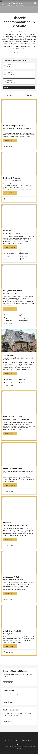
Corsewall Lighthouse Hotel (15, 126)
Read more (18, 53)
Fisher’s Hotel (9, 523)
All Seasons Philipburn (12, 577)
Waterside (7, 230)
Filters (11, 95)
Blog (31, 740)
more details (8, 683)
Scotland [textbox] (9, 67)
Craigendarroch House (12, 290)
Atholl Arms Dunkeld (12, 631)
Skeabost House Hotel (13, 468)
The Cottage (8, 355)
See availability (9, 140)
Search (6, 88)
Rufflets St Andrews (11, 178)
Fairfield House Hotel (12, 417)
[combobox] (21, 66)
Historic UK (12, 4)
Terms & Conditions (9, 740)
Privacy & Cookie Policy (22, 740)
